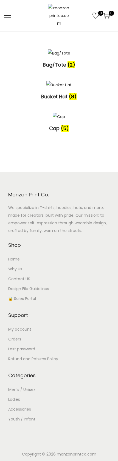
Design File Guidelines (28, 288)
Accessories (19, 409)
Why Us (15, 269)
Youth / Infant (21, 419)
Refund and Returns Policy (33, 359)
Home (14, 259)
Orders (14, 339)
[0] (95, 15)
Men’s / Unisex (21, 389)
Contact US (19, 279)
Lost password (21, 349)
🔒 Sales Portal (22, 298)
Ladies (14, 399)
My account (19, 329)
